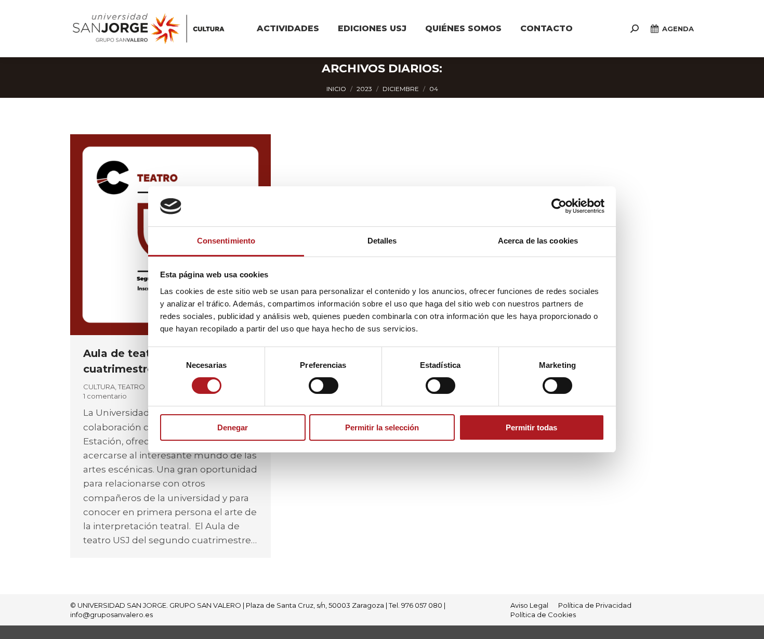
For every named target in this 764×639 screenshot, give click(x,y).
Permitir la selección (382, 427)
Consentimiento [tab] (226, 240)
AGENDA (678, 28)
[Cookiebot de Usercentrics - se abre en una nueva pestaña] (558, 206)
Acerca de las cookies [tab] (538, 240)
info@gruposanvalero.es (111, 614)
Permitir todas (531, 427)
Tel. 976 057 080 (415, 605)
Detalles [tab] (382, 240)
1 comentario (105, 396)
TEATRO (131, 386)
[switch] (323, 385)
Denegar (232, 427)
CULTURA (99, 386)
